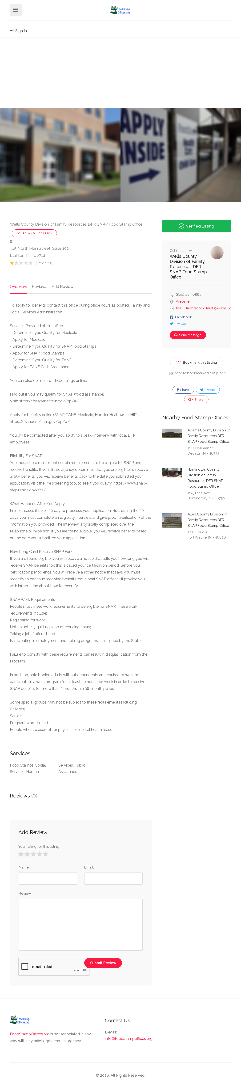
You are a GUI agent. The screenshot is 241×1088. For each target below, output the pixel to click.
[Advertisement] (120, 72)
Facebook (183, 317)
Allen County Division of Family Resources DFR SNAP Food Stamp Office (208, 520)
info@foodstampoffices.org (129, 1038)
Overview (18, 286)
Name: (24, 867)
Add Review (63, 286)
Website (182, 301)
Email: (89, 867)
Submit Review (103, 963)
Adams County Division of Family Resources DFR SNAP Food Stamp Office (209, 436)
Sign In (20, 31)
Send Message (189, 335)
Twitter (180, 323)
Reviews (39, 286)
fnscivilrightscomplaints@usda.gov (204, 308)
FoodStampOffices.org (29, 1034)
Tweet (209, 390)
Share (184, 390)
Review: (25, 893)
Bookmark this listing (200, 362)
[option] (180, 155)
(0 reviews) (43, 263)
